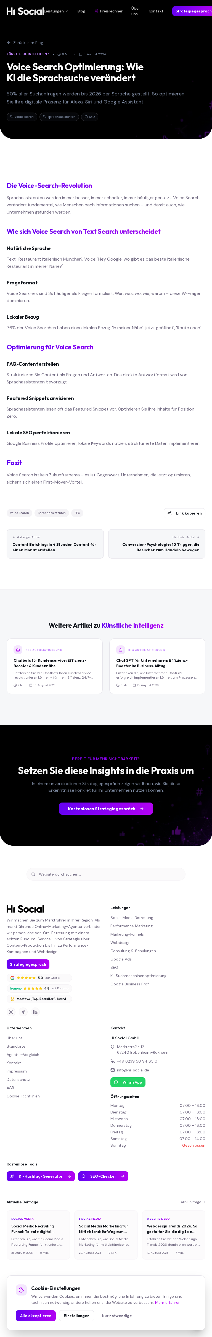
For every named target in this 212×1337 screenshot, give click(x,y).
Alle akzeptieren (35, 1315)
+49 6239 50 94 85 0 (137, 1061)
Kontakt (156, 11)
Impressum (17, 1071)
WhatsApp (132, 1082)
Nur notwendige (117, 1315)
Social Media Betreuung (131, 917)
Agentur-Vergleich (23, 1054)
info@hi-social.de (133, 1070)
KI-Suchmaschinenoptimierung (138, 975)
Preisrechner (111, 11)
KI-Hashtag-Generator (41, 1176)
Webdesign (120, 942)
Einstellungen (76, 1315)
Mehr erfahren (168, 1302)
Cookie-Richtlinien (23, 1096)
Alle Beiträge (191, 1202)
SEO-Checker (103, 1176)
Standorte (16, 1046)
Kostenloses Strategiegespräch (101, 808)
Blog (81, 11)
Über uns (135, 11)
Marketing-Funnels (127, 934)
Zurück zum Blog (28, 42)
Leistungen (54, 11)
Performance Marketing (131, 925)
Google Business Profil (130, 984)
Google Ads (121, 959)
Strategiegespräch (28, 964)
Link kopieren (189, 513)
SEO (114, 967)
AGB (10, 1087)
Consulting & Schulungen (133, 950)
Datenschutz (18, 1079)
